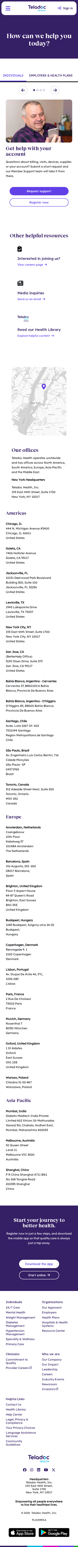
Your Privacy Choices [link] (20, 1427)
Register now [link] (39, 202)
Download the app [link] (39, 1264)
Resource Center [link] (53, 1330)
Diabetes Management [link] (15, 1324)
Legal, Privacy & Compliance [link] (17, 1421)
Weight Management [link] (20, 1317)
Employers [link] (49, 1312)
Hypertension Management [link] (15, 1332)
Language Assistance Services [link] (21, 1434)
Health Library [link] (16, 1409)
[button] (8, 8)
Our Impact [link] (50, 1364)
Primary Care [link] (15, 1344)
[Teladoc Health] (37, 8)
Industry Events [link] (53, 1379)
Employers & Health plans (51, 75)
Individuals (13, 75)
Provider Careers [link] (17, 1368)
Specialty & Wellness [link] (20, 1339)
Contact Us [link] (13, 1404)
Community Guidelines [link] (14, 1442)
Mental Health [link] (15, 1312)
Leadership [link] (50, 1369)
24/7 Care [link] (13, 1307)
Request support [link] (39, 191)
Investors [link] (48, 1389)
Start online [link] (37, 1275)
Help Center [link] (14, 1414)
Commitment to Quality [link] (17, 1361)
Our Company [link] (51, 1359)
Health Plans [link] (50, 1317)
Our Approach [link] (52, 1307)
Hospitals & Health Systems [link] (55, 1324)
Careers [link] (47, 1374)
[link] (65, 8)
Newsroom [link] (49, 1384)
